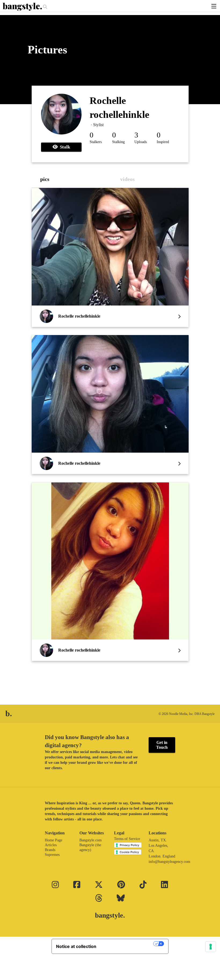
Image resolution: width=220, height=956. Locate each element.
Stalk (64, 147)
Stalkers (96, 142)
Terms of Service (127, 839)
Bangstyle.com (90, 840)
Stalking (118, 142)
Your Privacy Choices (127, 943)
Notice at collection (76, 946)
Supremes (52, 855)
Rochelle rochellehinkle (79, 316)
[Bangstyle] (23, 7)
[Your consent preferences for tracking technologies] (211, 947)
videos (127, 179)
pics (44, 179)
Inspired (163, 142)
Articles (51, 845)
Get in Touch (162, 745)
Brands (50, 850)
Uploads (140, 142)
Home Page (53, 840)
